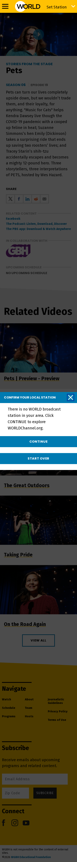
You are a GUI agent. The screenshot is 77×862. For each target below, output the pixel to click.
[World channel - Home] (27, 6)
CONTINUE (38, 441)
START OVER (38, 458)
